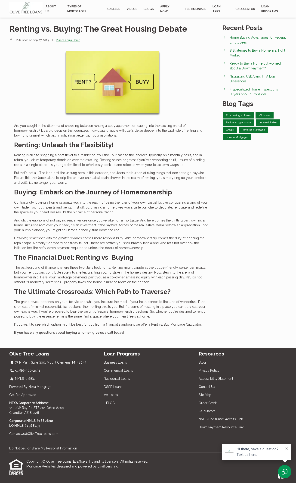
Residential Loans (117, 378)
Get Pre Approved (22, 395)
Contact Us (207, 387)
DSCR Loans (113, 387)
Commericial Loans (118, 370)
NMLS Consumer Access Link (221, 419)
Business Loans (115, 362)
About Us (51, 9)
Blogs (149, 9)
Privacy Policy (209, 370)
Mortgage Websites (41, 466)
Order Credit (208, 403)
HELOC (109, 403)
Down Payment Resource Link (221, 427)
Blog (202, 362)
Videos (132, 9)
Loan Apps (217, 9)
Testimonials (195, 9)
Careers (113, 9)
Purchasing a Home (68, 40)
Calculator (245, 9)
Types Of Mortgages (76, 9)
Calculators (207, 411)
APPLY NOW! (165, 9)
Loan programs (269, 9)
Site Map (205, 395)
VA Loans (111, 395)
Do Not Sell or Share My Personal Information (43, 448)
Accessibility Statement (216, 378)
